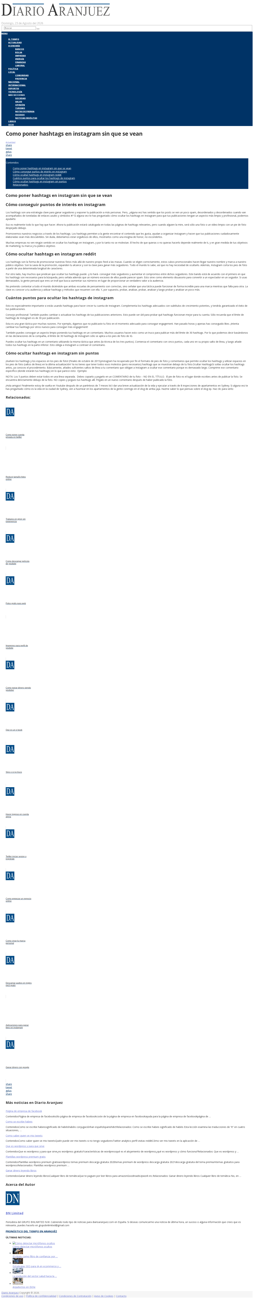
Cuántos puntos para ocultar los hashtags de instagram (44, 178)
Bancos (19, 49)
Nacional (14, 82)
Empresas (20, 55)
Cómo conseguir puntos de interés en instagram (40, 171)
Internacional (17, 85)
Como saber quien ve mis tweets (24, 1135)
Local (11, 72)
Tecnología (15, 91)
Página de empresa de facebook (24, 1111)
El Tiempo (13, 39)
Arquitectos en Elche (24, 1287)
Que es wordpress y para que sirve (25, 1146)
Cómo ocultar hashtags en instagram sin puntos (40, 181)
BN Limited (14, 1213)
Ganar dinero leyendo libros (21, 1170)
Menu (4, 33)
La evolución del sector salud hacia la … (35, 1276)
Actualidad (15, 42)
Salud (18, 101)
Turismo (20, 108)
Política (13, 68)
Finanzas (20, 62)
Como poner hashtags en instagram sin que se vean (42, 168)
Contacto (121, 1296)
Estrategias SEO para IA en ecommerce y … (37, 1266)
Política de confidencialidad (41, 1296)
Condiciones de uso (12, 1296)
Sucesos (20, 114)
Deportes (13, 88)
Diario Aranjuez (10, 1292)
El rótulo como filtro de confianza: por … (35, 1256)
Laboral (20, 65)
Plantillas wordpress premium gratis (26, 1156)
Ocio (11, 124)
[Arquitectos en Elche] (18, 1283)
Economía (14, 45)
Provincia (21, 78)
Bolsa (18, 52)
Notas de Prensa (24, 111)
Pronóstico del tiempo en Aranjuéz (31, 1231)
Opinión (20, 105)
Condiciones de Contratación (75, 1296)
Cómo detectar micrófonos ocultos (32, 1246)
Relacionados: (20, 184)
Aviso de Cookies (103, 1296)
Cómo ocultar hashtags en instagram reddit (37, 174)
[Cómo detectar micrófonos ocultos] (34, 1243)
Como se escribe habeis (19, 1121)
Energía (19, 59)
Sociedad (20, 98)
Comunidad (22, 75)
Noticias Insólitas (26, 118)
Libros (12, 121)
